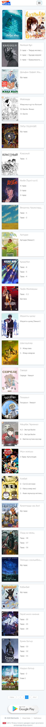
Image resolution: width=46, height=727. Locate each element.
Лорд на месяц (27, 533)
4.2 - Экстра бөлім (27, 430)
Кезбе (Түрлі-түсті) (29, 181)
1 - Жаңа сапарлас (27, 353)
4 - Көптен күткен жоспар (30, 439)
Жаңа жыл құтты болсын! (31, 104)
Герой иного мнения (29, 614)
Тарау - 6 (23, 267)
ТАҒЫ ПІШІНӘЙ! (28, 126)
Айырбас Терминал (29, 425)
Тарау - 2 (23, 218)
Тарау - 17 (24, 543)
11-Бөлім (24, 114)
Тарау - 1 (23, 159)
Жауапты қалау (27, 316)
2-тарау (23, 195)
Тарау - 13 (24, 646)
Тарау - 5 (23, 272)
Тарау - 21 (24, 624)
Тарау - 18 (24, 538)
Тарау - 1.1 (24, 294)
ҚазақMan (25, 262)
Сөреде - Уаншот (27, 375)
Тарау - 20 (24, 629)
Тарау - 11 (24, 656)
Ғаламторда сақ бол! (30, 506)
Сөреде (23, 370)
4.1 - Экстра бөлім (27, 434)
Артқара (24, 235)
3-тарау (23, 190)
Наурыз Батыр (27, 668)
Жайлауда (25, 99)
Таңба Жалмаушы (28, 289)
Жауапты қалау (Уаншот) (30, 321)
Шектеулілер (26, 343)
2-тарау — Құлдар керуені (30, 55)
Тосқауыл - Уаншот (28, 403)
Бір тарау (23, 77)
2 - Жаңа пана (25, 348)
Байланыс (37, 718)
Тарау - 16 (24, 547)
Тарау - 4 (23, 276)
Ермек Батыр (26, 641)
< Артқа (11, 697)
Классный (24, 154)
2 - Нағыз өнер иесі (28, 489)
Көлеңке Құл (26, 45)
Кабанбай (24, 587)
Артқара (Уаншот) (27, 240)
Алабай (23, 479)
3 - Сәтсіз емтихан (27, 484)
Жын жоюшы (26, 452)
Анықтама (26, 718)
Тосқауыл (24, 397)
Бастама (23, 299)
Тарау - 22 (24, 619)
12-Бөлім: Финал (27, 109)
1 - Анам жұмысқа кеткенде (31, 493)
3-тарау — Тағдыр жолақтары (32, 50)
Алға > (35, 697)
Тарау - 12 (24, 651)
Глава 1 (23, 678)
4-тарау (23, 186)
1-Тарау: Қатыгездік (28, 457)
